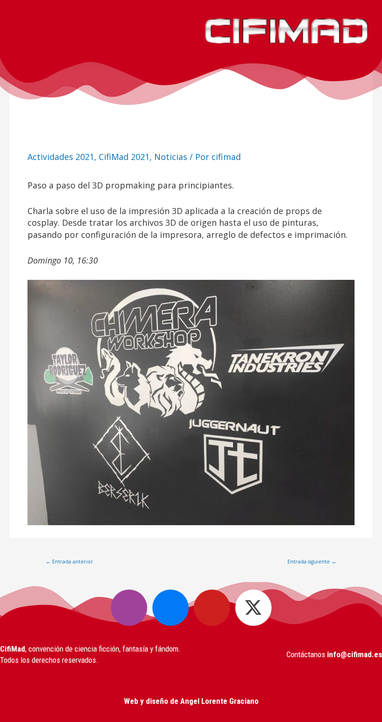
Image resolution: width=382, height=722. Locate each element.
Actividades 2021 (60, 156)
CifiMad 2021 (124, 156)
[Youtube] (212, 608)
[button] (95, 31)
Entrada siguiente (311, 561)
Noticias (170, 156)
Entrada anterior (69, 561)
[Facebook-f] (170, 608)
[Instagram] (129, 608)
